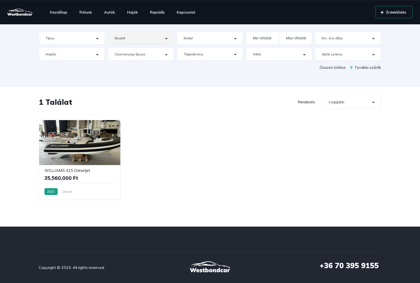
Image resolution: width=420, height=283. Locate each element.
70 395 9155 (349, 265)
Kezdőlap (58, 12)
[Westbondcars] (19, 12)
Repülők (157, 12)
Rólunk (85, 12)
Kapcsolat (186, 12)
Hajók (132, 12)
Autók (109, 12)
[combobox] (72, 38)
